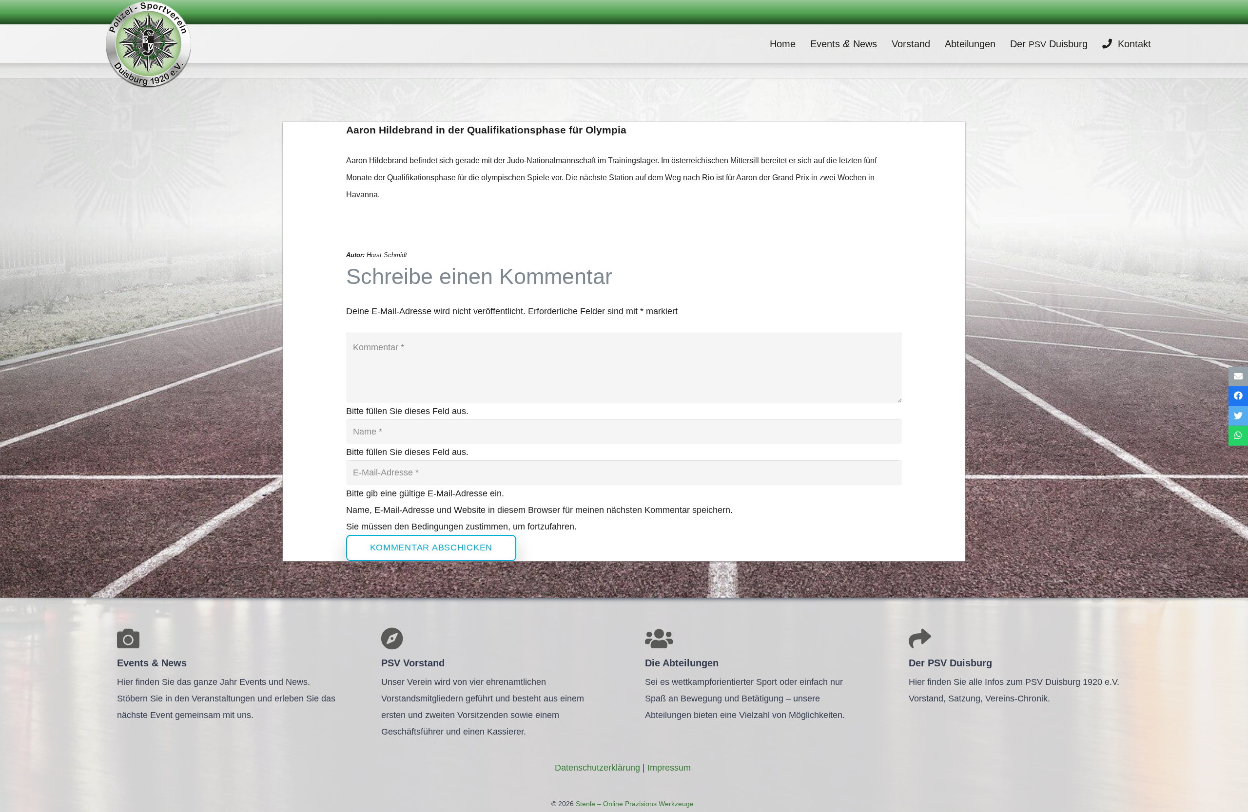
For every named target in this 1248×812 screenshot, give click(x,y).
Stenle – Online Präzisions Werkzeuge (634, 804)
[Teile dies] (1238, 396)
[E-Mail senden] (1238, 376)
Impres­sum (669, 768)
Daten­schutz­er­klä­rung (597, 768)
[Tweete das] (1238, 416)
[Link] (148, 44)
